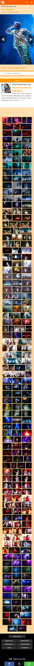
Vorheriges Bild (5, 39)
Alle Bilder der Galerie (12, 112)
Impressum (9, 641)
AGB (9, 647)
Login (31, 2)
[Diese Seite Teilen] (9, 664)
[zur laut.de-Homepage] (2, 2)
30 (23, 100)
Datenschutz (25, 641)
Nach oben (17, 636)
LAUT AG (22, 659)
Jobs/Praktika (24, 644)
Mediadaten (9, 644)
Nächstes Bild (17, 39)
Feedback (25, 647)
